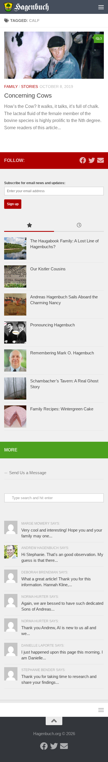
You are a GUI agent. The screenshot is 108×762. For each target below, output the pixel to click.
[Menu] (101, 7)
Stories (29, 86)
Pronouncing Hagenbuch (52, 324)
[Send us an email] (100, 160)
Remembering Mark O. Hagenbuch (62, 352)
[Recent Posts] (79, 226)
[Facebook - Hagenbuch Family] (82, 160)
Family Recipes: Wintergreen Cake (61, 409)
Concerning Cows (28, 95)
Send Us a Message (27, 472)
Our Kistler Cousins (48, 268)
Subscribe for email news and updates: (34, 183)
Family (11, 86)
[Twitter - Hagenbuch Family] (91, 160)
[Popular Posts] (29, 226)
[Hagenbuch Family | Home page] (34, 7)
